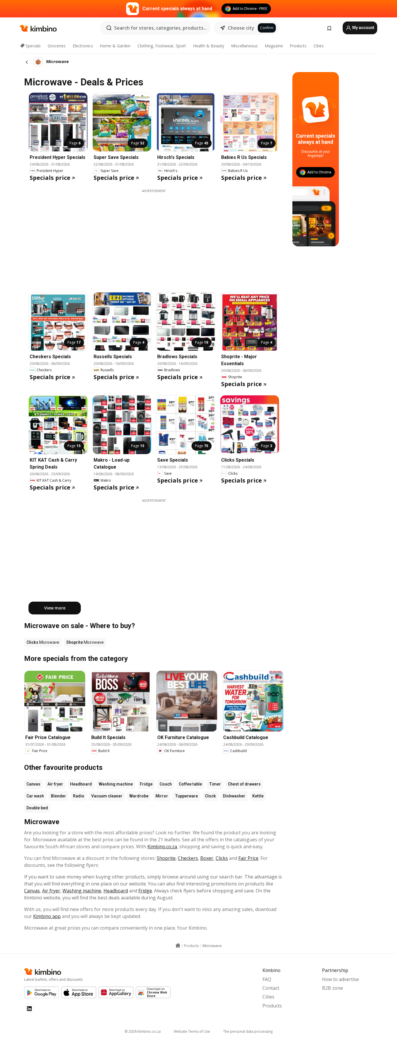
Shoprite (166, 858)
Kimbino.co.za (162, 846)
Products (298, 46)
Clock (210, 796)
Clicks (222, 858)
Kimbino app (47, 916)
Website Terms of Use (192, 1031)
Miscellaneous (244, 46)
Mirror (161, 796)
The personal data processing (248, 1031)
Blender (58, 796)
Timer (215, 784)
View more (54, 608)
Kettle (258, 796)
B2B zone (332, 988)
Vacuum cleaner (106, 796)
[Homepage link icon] (178, 945)
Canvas (33, 784)
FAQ (266, 979)
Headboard (81, 784)
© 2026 (143, 1031)
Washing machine (116, 784)
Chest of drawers (244, 784)
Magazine (274, 46)
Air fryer (55, 784)
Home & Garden (115, 46)
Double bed (37, 808)
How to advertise (340, 979)
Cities (319, 46)
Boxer (206, 858)
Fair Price (248, 858)
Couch (166, 784)
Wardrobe (139, 796)
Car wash (35, 796)
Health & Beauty (208, 46)
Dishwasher (234, 796)
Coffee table (190, 784)
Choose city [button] (241, 28)
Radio (78, 796)
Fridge (146, 784)
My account (362, 27)
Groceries (57, 46)
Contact (270, 988)
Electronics (83, 46)
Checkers (188, 858)
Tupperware (186, 796)
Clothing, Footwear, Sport (161, 46)
